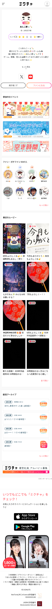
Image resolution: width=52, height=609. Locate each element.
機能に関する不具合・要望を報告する (26, 584)
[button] (26, 405)
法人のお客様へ (12, 577)
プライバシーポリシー (26, 574)
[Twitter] (22, 77)
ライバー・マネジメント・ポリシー (32, 577)
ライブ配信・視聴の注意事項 (15, 582)
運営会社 (39, 574)
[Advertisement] (26, 483)
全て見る (44, 380)
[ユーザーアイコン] (47, 4)
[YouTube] (30, 77)
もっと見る (43, 205)
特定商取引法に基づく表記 (38, 582)
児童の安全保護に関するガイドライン (26, 579)
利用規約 (13, 574)
